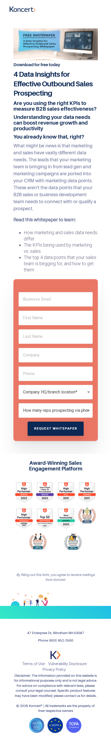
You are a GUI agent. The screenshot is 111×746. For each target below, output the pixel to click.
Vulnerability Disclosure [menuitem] (67, 664)
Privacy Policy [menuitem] (54, 669)
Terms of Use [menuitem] (33, 664)
